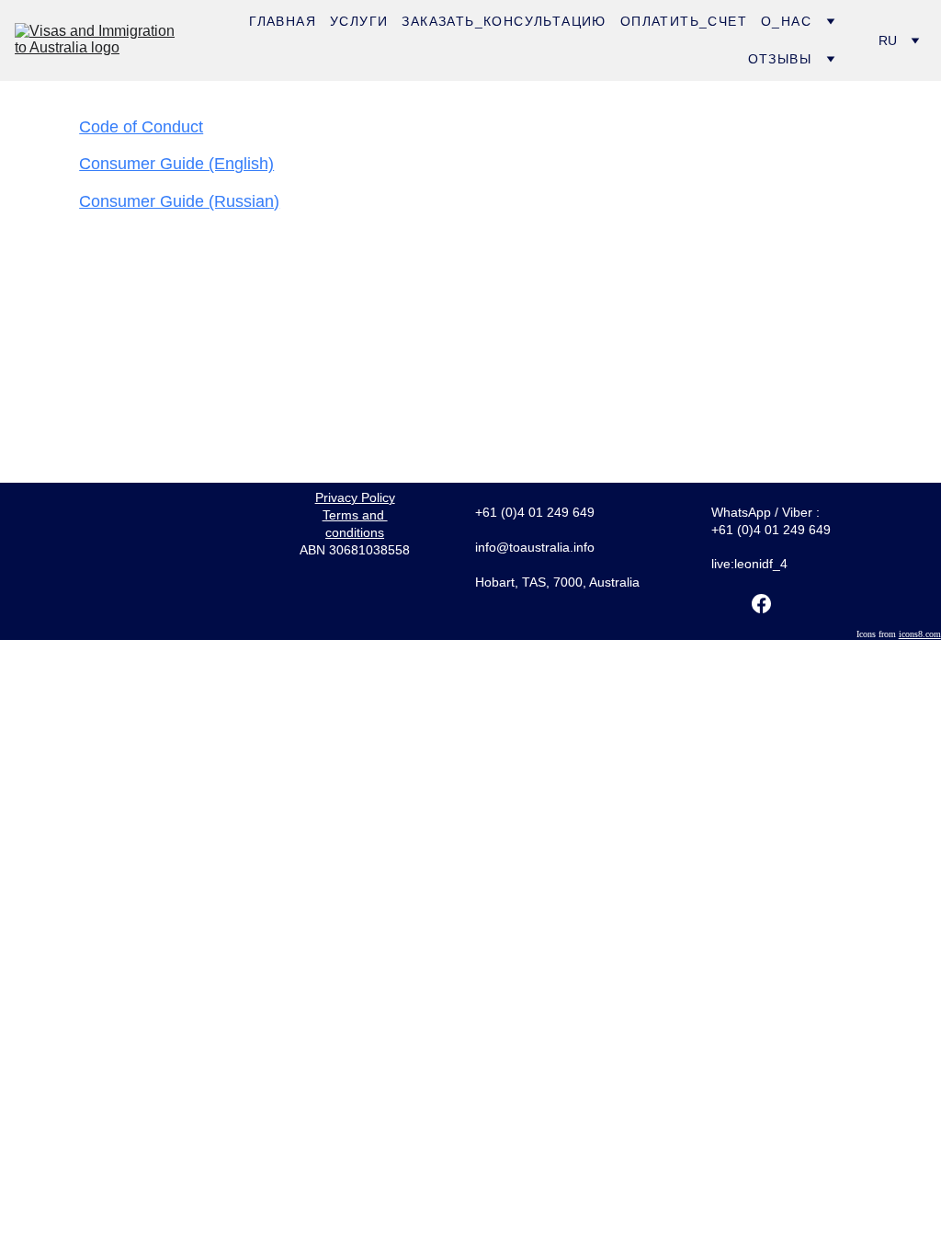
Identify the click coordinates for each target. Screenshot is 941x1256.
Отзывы (779, 58)
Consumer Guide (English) (176, 163)
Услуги (359, 21)
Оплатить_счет (683, 21)
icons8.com (920, 634)
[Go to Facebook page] (761, 603)
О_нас (786, 21)
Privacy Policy (355, 497)
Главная (282, 21)
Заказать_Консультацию (504, 21)
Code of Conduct (141, 127)
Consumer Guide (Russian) (179, 201)
